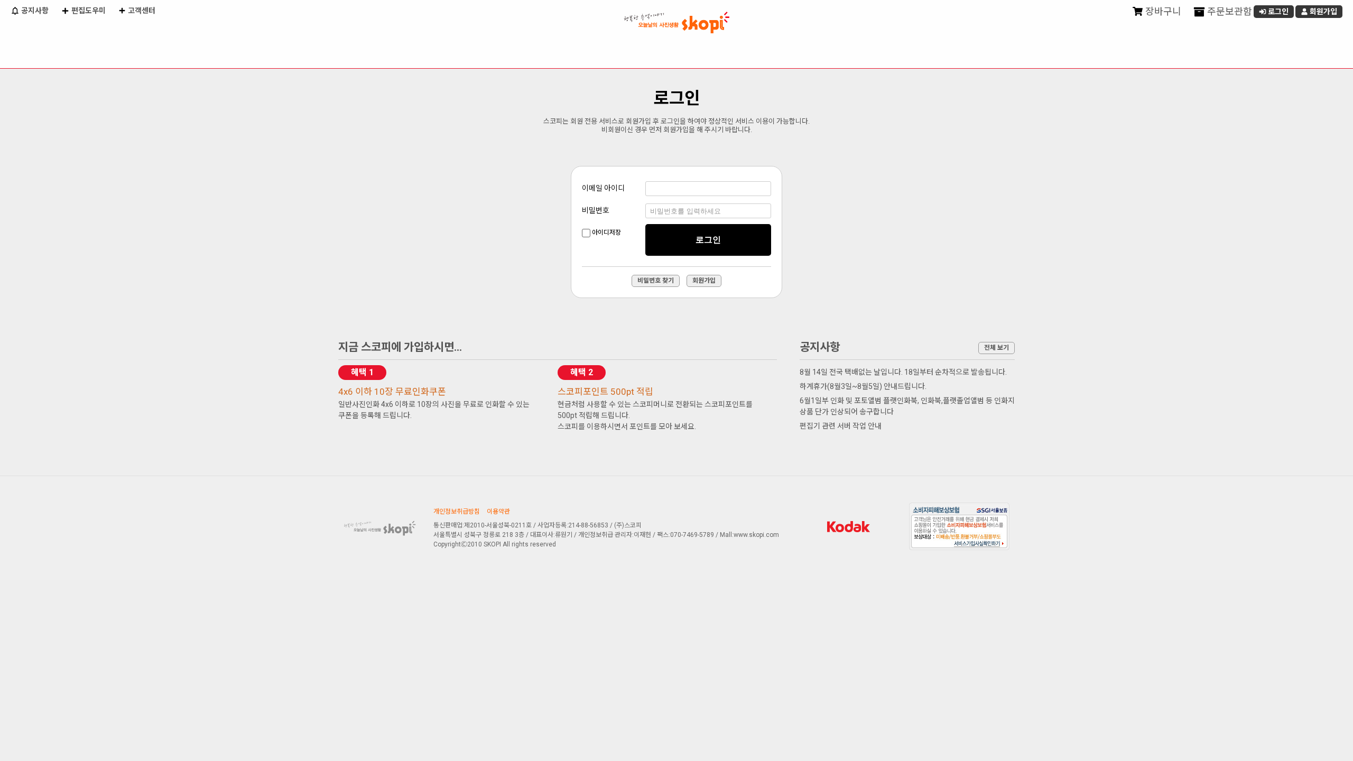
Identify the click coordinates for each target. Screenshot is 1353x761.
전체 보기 (996, 347)
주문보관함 (1228, 11)
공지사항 (34, 10)
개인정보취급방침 (456, 511)
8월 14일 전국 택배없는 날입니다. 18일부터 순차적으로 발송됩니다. (903, 372)
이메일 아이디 (603, 188)
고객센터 (140, 10)
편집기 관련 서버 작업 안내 (841, 426)
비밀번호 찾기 (655, 280)
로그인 (1277, 11)
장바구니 (1162, 11)
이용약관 (498, 511)
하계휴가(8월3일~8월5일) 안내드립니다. (863, 386)
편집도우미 (88, 10)
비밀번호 (595, 210)
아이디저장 (606, 232)
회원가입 (1322, 11)
